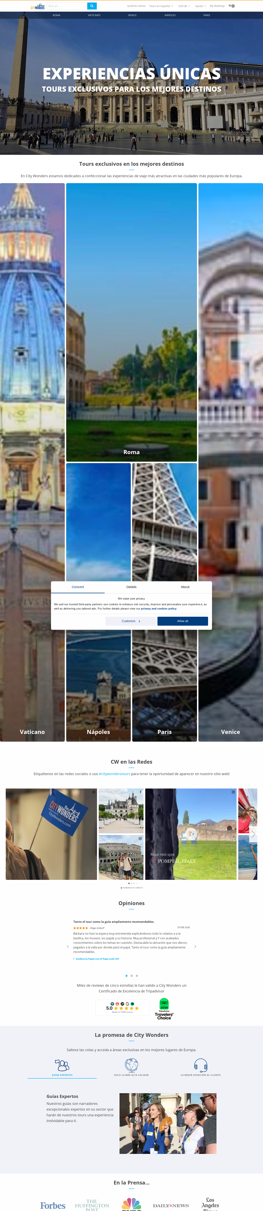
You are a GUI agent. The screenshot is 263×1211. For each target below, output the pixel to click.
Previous (68, 946)
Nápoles (170, 15)
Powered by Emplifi (133, 888)
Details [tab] (131, 587)
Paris (206, 15)
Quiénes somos (136, 6)
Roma (56, 15)
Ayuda (199, 6)
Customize (128, 621)
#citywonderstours (114, 773)
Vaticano (94, 15)
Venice (132, 15)
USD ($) (182, 6)
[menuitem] (136, 6)
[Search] (92, 6)
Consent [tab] (78, 587)
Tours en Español (159, 6)
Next (195, 946)
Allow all (182, 621)
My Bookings (217, 6)
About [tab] (185, 587)
